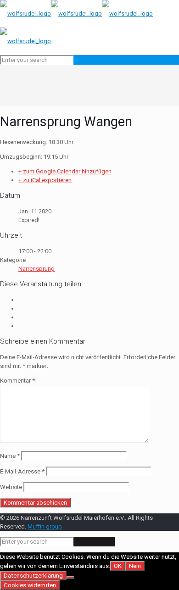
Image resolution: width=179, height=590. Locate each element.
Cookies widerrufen (30, 585)
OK (118, 565)
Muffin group (45, 526)
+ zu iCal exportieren (45, 180)
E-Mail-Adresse (22, 471)
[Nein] (70, 577)
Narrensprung (36, 268)
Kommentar (17, 380)
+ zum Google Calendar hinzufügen (65, 171)
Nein (135, 565)
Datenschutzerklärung (33, 575)
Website (11, 487)
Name (10, 455)
